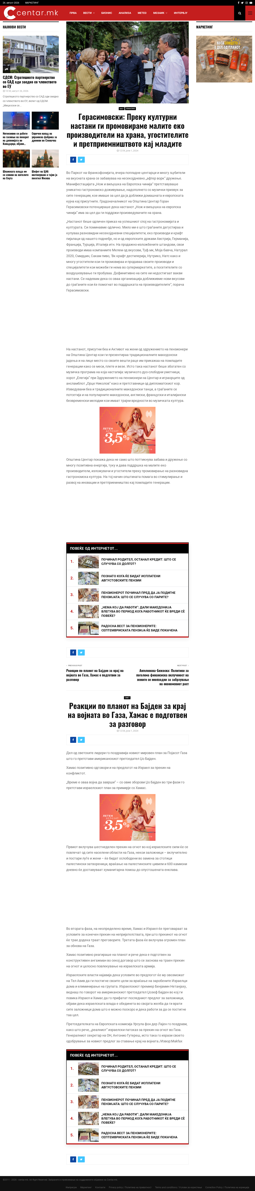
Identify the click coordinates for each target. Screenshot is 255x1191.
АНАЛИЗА (125, 12)
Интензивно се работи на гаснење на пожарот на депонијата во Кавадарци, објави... (16, 138)
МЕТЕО (142, 12)
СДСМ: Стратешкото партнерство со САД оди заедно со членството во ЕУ (30, 81)
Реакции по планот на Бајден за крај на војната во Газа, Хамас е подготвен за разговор (95, 675)
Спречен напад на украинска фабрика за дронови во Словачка (44, 136)
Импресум (71, 1187)
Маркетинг (86, 1187)
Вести (87, 12)
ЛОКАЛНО (130, 109)
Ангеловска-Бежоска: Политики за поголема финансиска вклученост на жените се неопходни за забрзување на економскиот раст (162, 677)
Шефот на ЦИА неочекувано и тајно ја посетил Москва (44, 174)
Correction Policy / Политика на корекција (227, 1187)
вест (122, 109)
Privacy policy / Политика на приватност (130, 1187)
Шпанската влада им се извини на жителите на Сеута (16, 174)
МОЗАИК (158, 12)
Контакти (100, 1187)
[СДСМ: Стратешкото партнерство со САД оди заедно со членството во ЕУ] (31, 54)
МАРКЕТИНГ (32, 2)
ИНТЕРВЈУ (180, 12)
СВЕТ (127, 698)
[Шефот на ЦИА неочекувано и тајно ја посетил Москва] (45, 159)
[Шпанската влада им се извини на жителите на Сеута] (16, 159)
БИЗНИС (106, 12)
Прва (73, 12)
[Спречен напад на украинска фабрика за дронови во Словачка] (45, 121)
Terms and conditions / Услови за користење (178, 1187)
